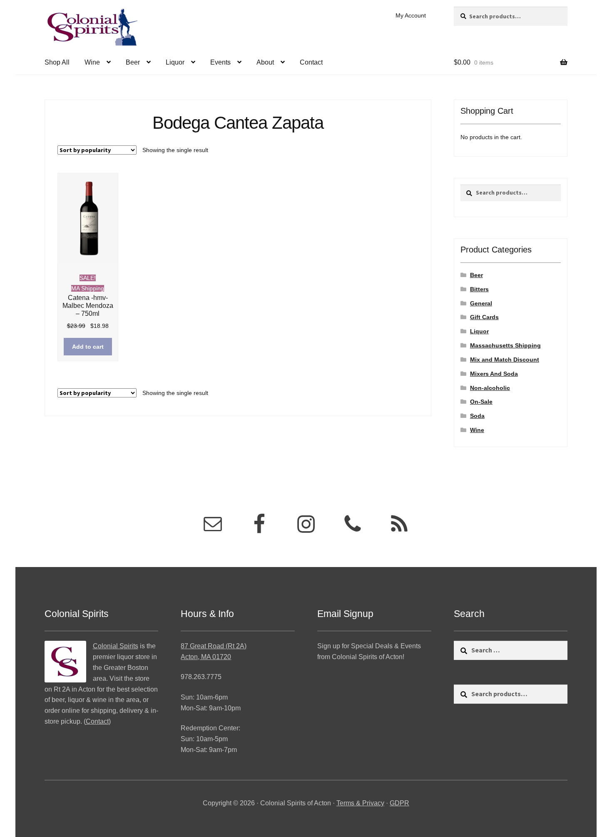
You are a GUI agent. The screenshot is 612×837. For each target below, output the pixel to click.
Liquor (175, 62)
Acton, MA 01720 (206, 656)
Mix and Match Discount (504, 359)
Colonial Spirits (115, 646)
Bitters (479, 289)
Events (220, 62)
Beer (133, 62)
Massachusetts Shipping (505, 345)
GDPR (399, 803)
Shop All (57, 62)
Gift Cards (484, 317)
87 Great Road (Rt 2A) (213, 646)
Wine (92, 62)
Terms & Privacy (360, 803)
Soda (477, 415)
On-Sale (481, 401)
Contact (311, 62)
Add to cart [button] (88, 346)
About (265, 62)
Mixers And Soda (494, 373)
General (481, 303)
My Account (411, 15)
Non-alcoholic (490, 388)
